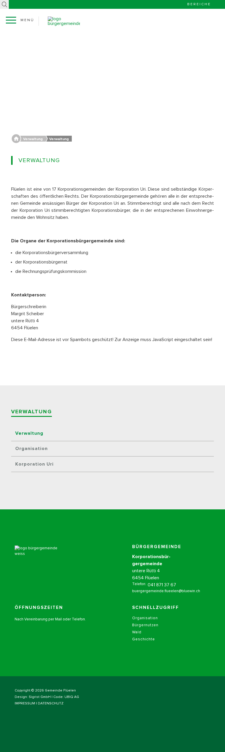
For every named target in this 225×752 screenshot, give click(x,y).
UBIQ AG (71, 697)
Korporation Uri (34, 464)
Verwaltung (29, 433)
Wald (137, 632)
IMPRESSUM (25, 703)
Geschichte (143, 639)
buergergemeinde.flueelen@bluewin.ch (166, 591)
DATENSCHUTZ (51, 703)
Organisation (31, 448)
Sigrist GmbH (40, 697)
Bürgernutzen (145, 625)
